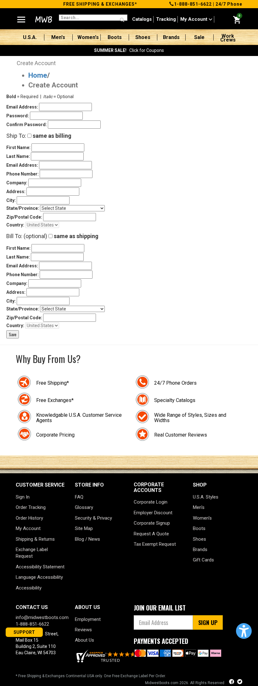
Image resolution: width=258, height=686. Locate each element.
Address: (15, 191)
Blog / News (87, 539)
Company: (16, 182)
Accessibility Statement (40, 567)
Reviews (83, 630)
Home (37, 75)
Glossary (84, 507)
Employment (88, 619)
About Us (84, 640)
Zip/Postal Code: (24, 217)
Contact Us (32, 607)
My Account (194, 19)
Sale (199, 37)
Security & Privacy (93, 518)
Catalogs (142, 19)
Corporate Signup (152, 523)
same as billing (51, 135)
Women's (88, 37)
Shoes (142, 37)
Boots (115, 37)
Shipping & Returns (35, 539)
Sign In (23, 497)
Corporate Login (150, 502)
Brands (171, 37)
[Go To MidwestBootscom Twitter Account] (239, 682)
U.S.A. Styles (205, 497)
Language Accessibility (39, 577)
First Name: (18, 147)
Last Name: (18, 156)
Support (24, 632)
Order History (29, 518)
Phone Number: (22, 173)
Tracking (166, 19)
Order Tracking (31, 507)
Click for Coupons (129, 50)
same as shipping (75, 236)
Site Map (84, 528)
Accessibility (29, 588)
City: (11, 200)
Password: (17, 115)
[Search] (122, 20)
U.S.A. (30, 37)
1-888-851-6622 (193, 4)
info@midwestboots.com (42, 617)
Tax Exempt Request (155, 544)
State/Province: (22, 208)
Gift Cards (203, 560)
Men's (58, 37)
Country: (15, 224)
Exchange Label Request (32, 553)
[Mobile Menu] (21, 17)
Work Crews (228, 38)
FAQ (79, 497)
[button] (244, 631)
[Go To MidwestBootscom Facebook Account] (232, 682)
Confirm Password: (26, 124)
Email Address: (22, 106)
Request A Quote (151, 534)
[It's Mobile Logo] (43, 19)
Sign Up (207, 622)
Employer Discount (153, 513)
